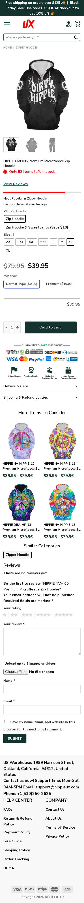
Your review (13, 624)
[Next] (73, 95)
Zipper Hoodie (26, 48)
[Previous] (10, 95)
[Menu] (7, 24)
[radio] (14, 218)
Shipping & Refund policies (25, 397)
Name (9, 680)
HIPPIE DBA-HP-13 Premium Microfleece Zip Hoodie (21, 527)
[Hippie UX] (28, 24)
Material (10, 276)
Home (7, 48)
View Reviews (15, 184)
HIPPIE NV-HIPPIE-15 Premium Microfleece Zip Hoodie (62, 527)
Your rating (12, 608)
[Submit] (76, 38)
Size (7, 235)
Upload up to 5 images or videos (30, 663)
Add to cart (50, 327)
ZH (6, 211)
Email (9, 701)
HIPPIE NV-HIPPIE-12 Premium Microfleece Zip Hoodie (62, 466)
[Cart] (78, 24)
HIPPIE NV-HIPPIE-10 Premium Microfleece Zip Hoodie (21, 466)
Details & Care (15, 386)
